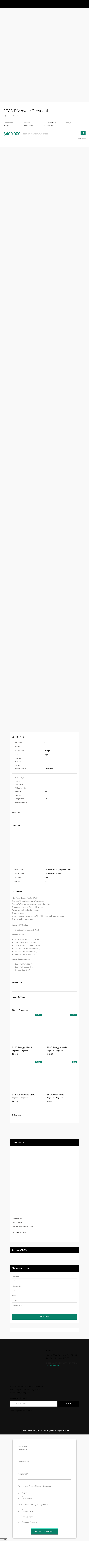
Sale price (15, 1276)
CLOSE (3, 1540)
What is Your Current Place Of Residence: (35, 1486)
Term (14, 1296)
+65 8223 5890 (53, 1366)
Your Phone (23, 1462)
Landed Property (30, 1522)
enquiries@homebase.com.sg (23, 1226)
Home (12, 56)
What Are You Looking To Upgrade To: (33, 1504)
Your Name (23, 1449)
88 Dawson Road (55, 1094)
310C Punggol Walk (22, 1047)
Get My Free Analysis (44, 1531)
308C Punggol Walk (57, 1047)
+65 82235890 (17, 1222)
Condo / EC (28, 1499)
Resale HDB (28, 1512)
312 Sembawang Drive (23, 1094)
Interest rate (16, 1286)
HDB (25, 1493)
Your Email (23, 1474)
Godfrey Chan (17, 1218)
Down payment (17, 1305)
